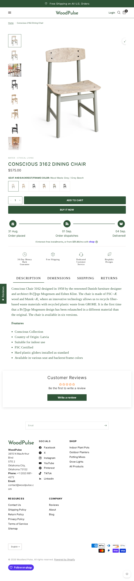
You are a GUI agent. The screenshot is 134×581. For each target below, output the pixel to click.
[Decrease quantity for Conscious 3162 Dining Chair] (10, 200)
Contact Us (14, 504)
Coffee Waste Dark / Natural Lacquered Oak (44, 186)
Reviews (54, 504)
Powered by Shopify (64, 559)
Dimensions (59, 278)
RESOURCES (16, 498)
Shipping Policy (17, 509)
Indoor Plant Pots (79, 447)
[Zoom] (125, 41)
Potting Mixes (77, 457)
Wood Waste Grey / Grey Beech (13, 186)
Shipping (85, 278)
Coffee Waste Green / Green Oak (54, 186)
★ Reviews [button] (3, 293)
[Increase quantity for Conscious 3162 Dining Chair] (19, 200)
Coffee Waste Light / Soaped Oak (23, 186)
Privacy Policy (16, 519)
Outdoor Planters (79, 452)
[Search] (119, 12)
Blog (51, 514)
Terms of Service (18, 523)
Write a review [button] (67, 397)
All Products (76, 466)
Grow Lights (76, 461)
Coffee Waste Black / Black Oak (65, 186)
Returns (109, 278)
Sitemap (13, 528)
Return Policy (16, 514)
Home (11, 23)
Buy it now (67, 209)
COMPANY (56, 498)
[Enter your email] (105, 425)
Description (28, 278)
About (52, 509)
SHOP (73, 441)
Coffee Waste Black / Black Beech (34, 186)
